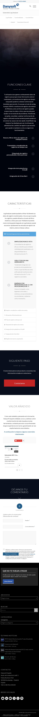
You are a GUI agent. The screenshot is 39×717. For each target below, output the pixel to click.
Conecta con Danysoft (11, 644)
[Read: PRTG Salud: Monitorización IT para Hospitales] (2, 639)
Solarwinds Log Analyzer (10, 12)
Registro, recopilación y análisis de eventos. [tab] (17, 310)
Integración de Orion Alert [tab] (12, 334)
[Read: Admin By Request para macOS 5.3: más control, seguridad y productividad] (2, 650)
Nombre (27, 520)
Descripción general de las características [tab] (17, 234)
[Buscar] (29, 6)
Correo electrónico (30, 526)
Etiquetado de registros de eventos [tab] (15, 324)
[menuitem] (29, 6)
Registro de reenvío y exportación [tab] (14, 339)
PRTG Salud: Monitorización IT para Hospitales (19, 639)
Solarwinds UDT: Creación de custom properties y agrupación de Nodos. (12, 455)
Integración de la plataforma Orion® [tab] (15, 329)
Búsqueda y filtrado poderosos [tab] (14, 315)
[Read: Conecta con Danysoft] (2, 645)
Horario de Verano (10, 657)
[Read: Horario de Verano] (2, 657)
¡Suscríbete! (8, 581)
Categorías (4, 620)
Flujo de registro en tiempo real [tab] (14, 320)
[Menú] (33, 6)
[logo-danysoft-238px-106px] (16, 6)
